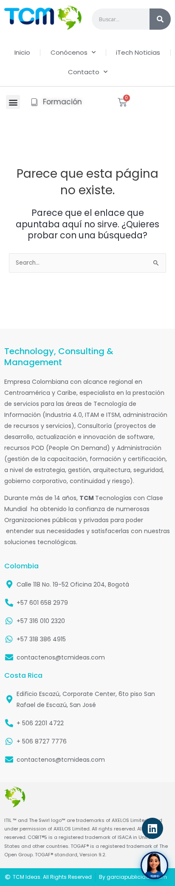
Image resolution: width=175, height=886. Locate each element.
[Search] (160, 19)
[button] (13, 102)
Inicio (22, 52)
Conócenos (69, 52)
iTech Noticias (138, 52)
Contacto (83, 71)
